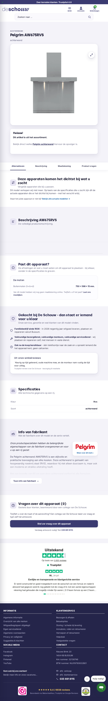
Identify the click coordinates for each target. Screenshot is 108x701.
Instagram (8, 655)
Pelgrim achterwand (43, 144)
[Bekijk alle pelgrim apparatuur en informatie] (85, 448)
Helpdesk (60, 637)
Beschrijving (41, 166)
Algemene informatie (12, 617)
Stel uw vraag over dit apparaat (54, 523)
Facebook (8, 651)
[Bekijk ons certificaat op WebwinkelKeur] (22, 691)
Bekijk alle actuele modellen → (56, 199)
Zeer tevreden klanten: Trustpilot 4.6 (54, 2)
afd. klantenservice (68, 675)
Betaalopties (62, 621)
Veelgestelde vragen (65, 640)
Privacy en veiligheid (12, 637)
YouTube (7, 663)
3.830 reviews (60, 560)
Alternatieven (18, 166)
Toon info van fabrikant (24, 481)
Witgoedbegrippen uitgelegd (16, 625)
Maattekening (64, 166)
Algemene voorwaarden (14, 633)
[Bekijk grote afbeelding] (91, 55)
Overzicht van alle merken (15, 621)
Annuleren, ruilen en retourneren (71, 629)
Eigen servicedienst (12, 629)
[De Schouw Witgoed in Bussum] (15, 9)
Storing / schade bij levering (69, 625)
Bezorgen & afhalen (65, 617)
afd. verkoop (66, 671)
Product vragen (89, 166)
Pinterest (7, 659)
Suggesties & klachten (13, 640)
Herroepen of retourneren (68, 633)
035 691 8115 (67, 530)
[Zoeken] (89, 17)
